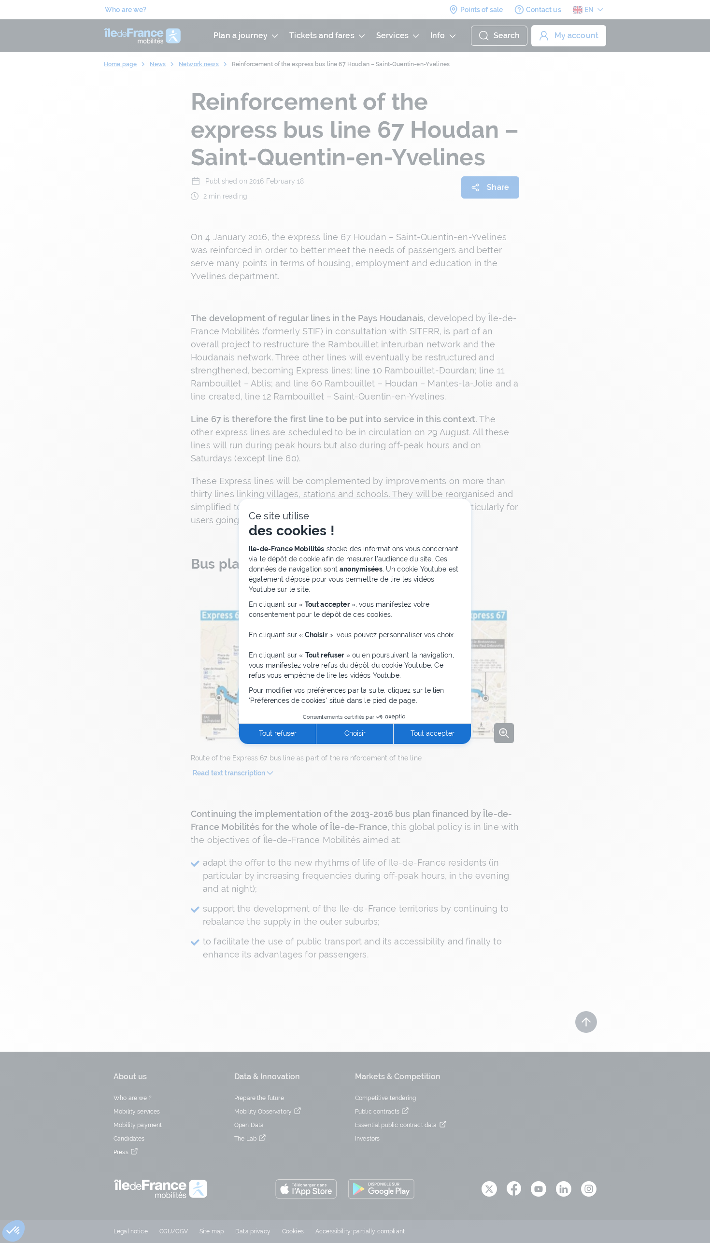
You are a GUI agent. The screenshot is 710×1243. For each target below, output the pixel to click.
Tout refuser (278, 733)
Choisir (355, 733)
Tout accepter (432, 733)
